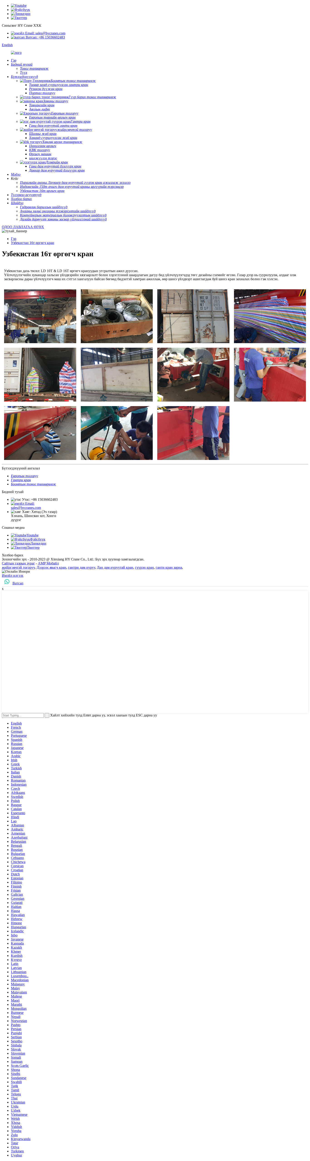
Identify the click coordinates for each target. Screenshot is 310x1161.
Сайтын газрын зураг (18, 563)
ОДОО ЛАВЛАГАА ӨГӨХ (23, 227)
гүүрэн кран (144, 567)
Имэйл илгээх (12, 575)
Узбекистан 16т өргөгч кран (32, 243)
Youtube (33, 535)
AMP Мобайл (48, 563)
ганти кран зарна (169, 567)
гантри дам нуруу (81, 567)
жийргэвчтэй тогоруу (18, 567)
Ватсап (17, 583)
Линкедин (38, 543)
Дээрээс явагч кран (51, 567)
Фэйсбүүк (37, 539)
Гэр (13, 239)
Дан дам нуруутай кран (115, 567)
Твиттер (33, 547)
